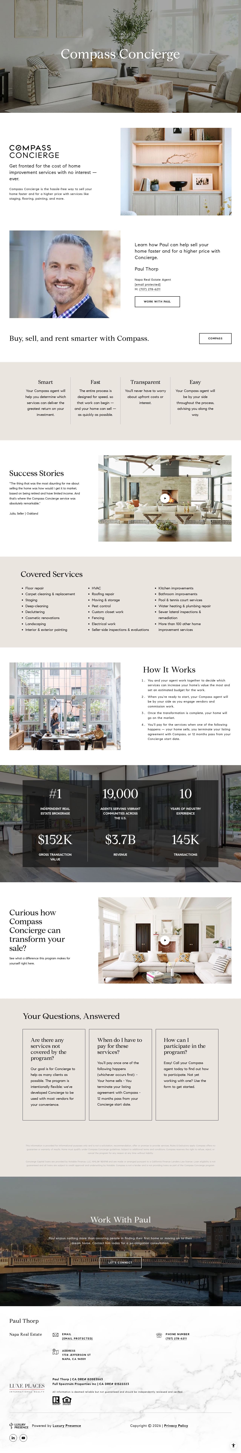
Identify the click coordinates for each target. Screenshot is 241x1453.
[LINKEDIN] (13, 1438)
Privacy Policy (176, 1426)
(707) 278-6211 (149, 289)
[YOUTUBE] (23, 1438)
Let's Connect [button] (120, 1262)
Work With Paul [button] (157, 301)
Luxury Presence (67, 1426)
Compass (215, 338)
